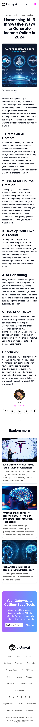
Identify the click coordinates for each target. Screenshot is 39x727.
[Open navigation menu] (31, 4)
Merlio (19, 677)
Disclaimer (31, 704)
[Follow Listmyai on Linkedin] (9, 697)
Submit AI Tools (25, 684)
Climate (29, 677)
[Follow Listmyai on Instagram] (29, 697)
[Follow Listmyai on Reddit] (25, 697)
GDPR (20, 704)
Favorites (19, 663)
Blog (9, 656)
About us (30, 625)
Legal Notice (8, 704)
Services (7, 663)
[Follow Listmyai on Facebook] (17, 697)
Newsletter (19, 691)
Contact (29, 711)
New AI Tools (11, 670)
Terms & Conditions (14, 711)
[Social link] (5, 411)
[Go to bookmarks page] (35, 4)
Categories (31, 663)
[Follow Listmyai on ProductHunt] (21, 697)
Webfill (9, 677)
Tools (18, 656)
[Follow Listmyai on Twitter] (13, 697)
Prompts (28, 656)
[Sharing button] (19, 418)
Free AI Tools (27, 670)
